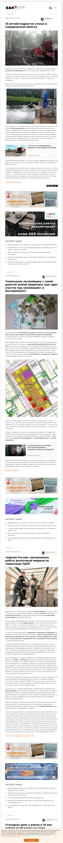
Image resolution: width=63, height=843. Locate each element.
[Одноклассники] (50, 186)
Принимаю (31, 840)
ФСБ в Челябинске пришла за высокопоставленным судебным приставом (29, 253)
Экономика (9, 470)
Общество (17, 182)
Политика (8, 735)
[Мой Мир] (54, 186)
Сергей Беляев (51, 276)
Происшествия (10, 182)
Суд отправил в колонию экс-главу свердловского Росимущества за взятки (31, 539)
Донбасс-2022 (30, 735)
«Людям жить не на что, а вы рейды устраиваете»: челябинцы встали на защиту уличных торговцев (32, 248)
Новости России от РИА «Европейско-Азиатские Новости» (11, 8)
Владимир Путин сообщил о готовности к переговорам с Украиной (31, 523)
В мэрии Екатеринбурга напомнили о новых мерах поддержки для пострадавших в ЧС (30, 801)
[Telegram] (52, 186)
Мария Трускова (51, 552)
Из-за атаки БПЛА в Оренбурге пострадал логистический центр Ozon (32, 525)
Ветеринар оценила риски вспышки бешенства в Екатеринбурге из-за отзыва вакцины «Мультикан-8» (32, 263)
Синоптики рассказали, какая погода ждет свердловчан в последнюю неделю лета (32, 258)
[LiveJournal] (57, 186)
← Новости (9, 14)
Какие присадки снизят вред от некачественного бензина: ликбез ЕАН (32, 245)
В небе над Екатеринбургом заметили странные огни (26, 798)
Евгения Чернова (52, 819)
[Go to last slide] (8, 106)
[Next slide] (55, 106)
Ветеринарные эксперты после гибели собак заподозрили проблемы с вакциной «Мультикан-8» (32, 789)
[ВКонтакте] (48, 186)
